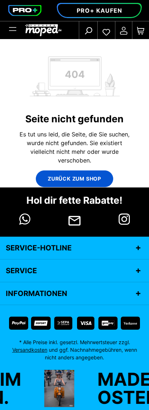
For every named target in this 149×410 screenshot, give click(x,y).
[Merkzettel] (106, 30)
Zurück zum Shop (74, 179)
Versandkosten (29, 350)
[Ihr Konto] (123, 30)
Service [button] (21, 270)
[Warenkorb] (140, 30)
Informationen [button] (36, 293)
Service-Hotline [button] (39, 248)
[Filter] (12, 30)
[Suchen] (88, 30)
